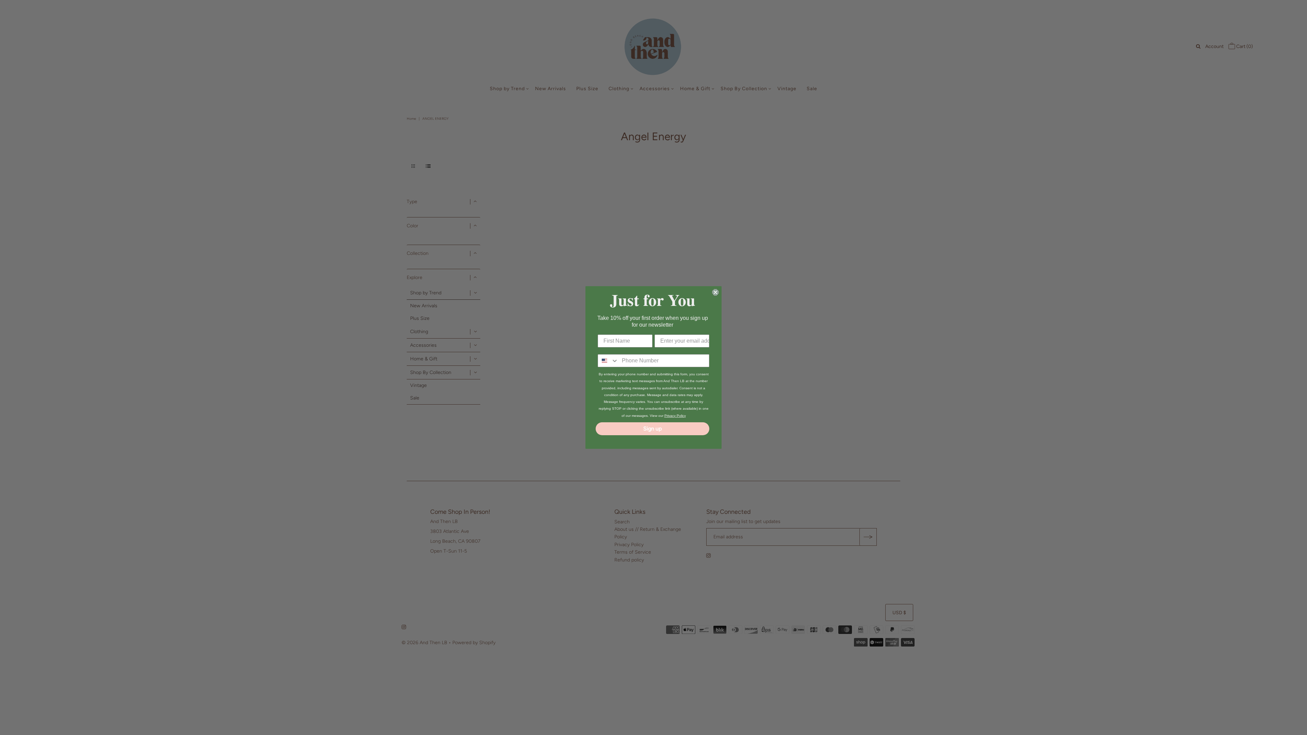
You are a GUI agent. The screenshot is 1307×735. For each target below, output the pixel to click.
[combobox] (608, 361)
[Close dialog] (715, 292)
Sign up (652, 428)
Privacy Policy (675, 416)
